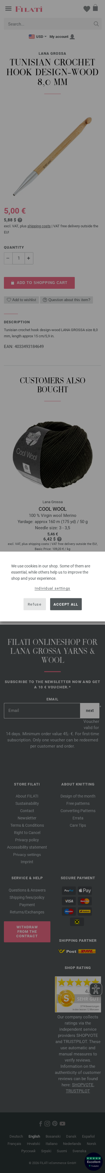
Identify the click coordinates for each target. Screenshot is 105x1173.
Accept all (65, 604)
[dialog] (52, 587)
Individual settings (53, 588)
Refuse (34, 604)
